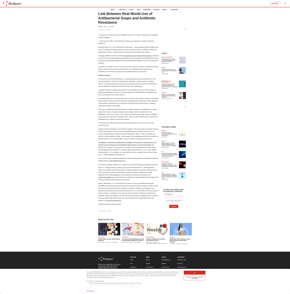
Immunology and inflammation (166, 82)
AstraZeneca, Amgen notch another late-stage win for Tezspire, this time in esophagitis (169, 85)
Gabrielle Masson (165, 63)
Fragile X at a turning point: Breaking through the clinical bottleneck (169, 96)
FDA (163, 172)
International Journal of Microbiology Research (138, 56)
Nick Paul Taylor (165, 168)
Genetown (101, 237)
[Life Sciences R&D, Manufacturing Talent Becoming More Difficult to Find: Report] (133, 229)
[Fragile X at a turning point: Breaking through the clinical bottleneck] (182, 95)
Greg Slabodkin (137, 242)
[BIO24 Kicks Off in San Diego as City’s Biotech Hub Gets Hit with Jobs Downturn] (181, 229)
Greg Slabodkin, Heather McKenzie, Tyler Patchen (156, 243)
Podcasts (122, 9)
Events (131, 9)
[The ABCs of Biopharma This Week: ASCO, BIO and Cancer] (157, 229)
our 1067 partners (96, 272)
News (112, 9)
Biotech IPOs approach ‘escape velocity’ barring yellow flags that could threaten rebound (169, 155)
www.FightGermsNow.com (117, 161)
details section (138, 287)
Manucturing (165, 162)
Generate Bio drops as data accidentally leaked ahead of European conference (168, 60)
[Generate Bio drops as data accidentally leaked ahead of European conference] (182, 60)
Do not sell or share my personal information (194, 277)
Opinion (164, 130)
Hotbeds (157, 9)
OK (195, 272)
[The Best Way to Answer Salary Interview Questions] (109, 229)
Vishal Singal (164, 137)
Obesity (164, 141)
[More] (115, 9)
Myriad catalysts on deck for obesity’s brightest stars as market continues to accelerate (169, 144)
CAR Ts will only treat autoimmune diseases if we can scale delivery (169, 134)
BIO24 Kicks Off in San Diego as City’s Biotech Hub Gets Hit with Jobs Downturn (180, 240)
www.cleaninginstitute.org (106, 177)
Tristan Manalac (165, 73)
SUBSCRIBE (274, 3)
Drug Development (167, 57)
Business (172, 237)
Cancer (164, 67)
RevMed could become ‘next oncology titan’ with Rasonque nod (169, 71)
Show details (90, 291)
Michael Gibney (165, 147)
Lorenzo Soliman (114, 242)
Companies (147, 9)
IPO (162, 151)
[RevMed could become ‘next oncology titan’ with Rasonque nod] (182, 70)
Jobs (138, 9)
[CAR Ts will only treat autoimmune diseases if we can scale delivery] (182, 133)
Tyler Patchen (185, 243)
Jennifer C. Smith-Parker (167, 98)
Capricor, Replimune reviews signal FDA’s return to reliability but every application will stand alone (169, 176)
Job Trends (125, 237)
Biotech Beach (150, 237)
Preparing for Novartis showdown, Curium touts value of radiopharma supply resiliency (169, 165)
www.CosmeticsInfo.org (114, 200)
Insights (164, 92)
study (102, 56)
